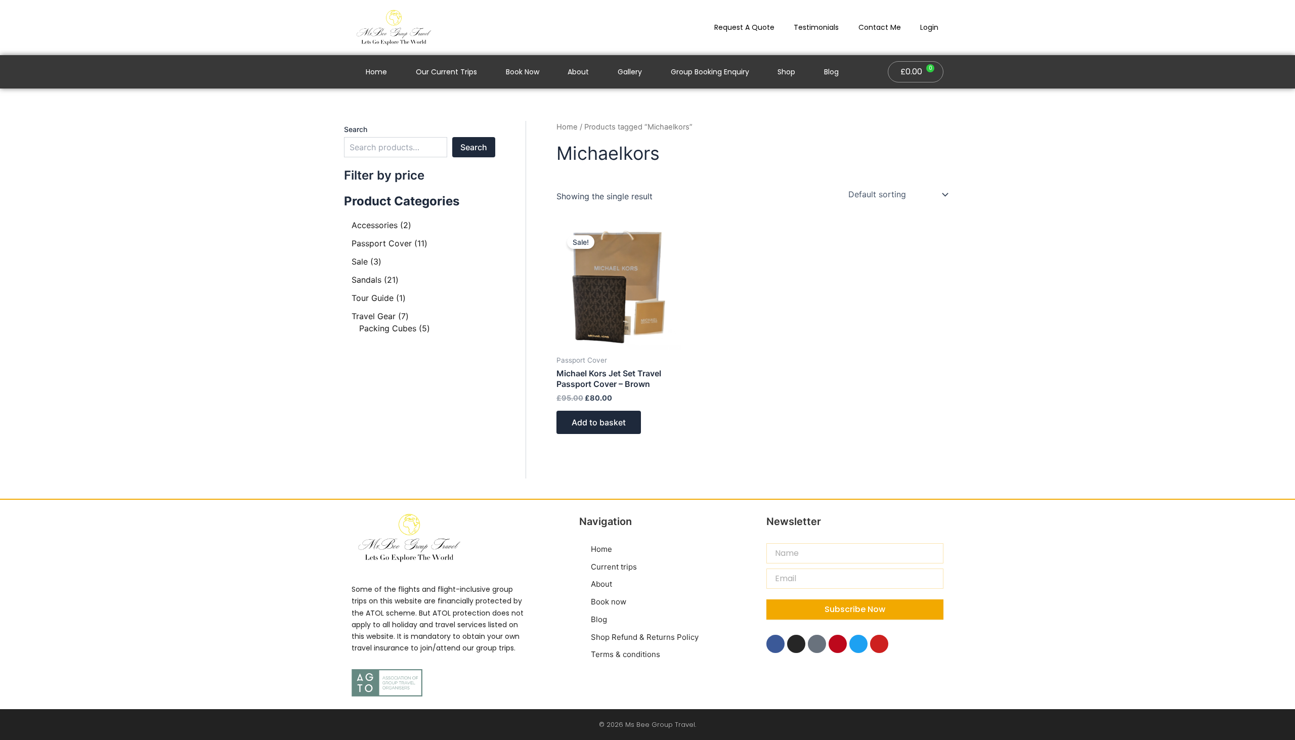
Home (376, 72)
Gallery (630, 72)
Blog (831, 72)
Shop (786, 72)
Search (355, 129)
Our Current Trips (446, 72)
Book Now (522, 72)
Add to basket (599, 422)
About (578, 72)
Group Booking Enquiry (710, 72)
